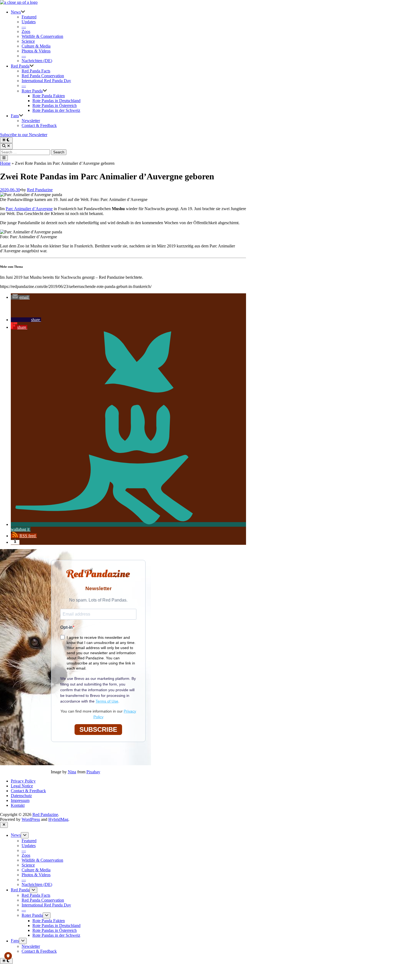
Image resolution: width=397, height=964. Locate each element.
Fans (15, 115)
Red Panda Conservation (43, 75)
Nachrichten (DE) (37, 60)
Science (28, 41)
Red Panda (20, 66)
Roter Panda (32, 91)
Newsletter (31, 120)
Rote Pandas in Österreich (54, 105)
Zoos (26, 31)
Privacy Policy (23, 781)
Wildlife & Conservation (42, 36)
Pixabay (93, 772)
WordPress (31, 819)
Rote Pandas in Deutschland (56, 100)
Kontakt (18, 805)
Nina (72, 772)
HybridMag (58, 819)
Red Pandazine (40, 189)
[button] (20, 297)
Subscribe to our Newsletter (23, 134)
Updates (29, 21)
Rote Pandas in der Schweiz (56, 110)
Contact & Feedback (39, 125)
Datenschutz (21, 795)
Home (5, 163)
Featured (29, 17)
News (16, 12)
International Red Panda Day (46, 80)
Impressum (20, 800)
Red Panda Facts (36, 71)
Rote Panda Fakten (48, 95)
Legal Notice (22, 786)
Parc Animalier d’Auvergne (29, 208)
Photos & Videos (36, 51)
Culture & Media (36, 46)
